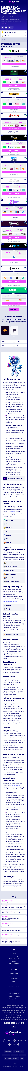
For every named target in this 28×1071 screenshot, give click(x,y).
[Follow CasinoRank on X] (12, 1039)
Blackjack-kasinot (13, 991)
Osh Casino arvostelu (14, 88)
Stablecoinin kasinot (13, 1011)
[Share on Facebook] (6, 27)
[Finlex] (9, 1057)
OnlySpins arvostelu (14, 174)
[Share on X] (2, 27)
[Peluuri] (14, 1057)
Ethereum (13, 511)
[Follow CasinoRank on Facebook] (5, 1039)
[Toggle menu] (2, 1)
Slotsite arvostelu (14, 196)
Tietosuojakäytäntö (13, 978)
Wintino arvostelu (14, 109)
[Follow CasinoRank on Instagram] (8, 1039)
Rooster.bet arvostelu (14, 131)
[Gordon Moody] (11, 1061)
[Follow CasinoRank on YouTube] (15, 1039)
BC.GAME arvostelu (14, 66)
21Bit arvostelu (14, 217)
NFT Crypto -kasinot (13, 1008)
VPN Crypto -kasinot (13, 1013)
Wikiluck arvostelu (14, 152)
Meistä (14, 968)
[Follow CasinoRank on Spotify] (18, 1039)
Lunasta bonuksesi (14, 64)
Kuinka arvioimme (14, 973)
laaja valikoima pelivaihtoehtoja (10, 601)
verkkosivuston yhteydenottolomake (11, 885)
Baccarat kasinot (13, 988)
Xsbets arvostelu (14, 262)
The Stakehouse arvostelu (14, 240)
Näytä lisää (13, 309)
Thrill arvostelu (14, 284)
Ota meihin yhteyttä (13, 971)
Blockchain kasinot (14, 1006)
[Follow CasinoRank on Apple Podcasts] (22, 1039)
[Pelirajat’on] (21, 1057)
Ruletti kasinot (14, 993)
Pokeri (14, 996)
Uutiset (14, 976)
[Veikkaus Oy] (3, 1057)
